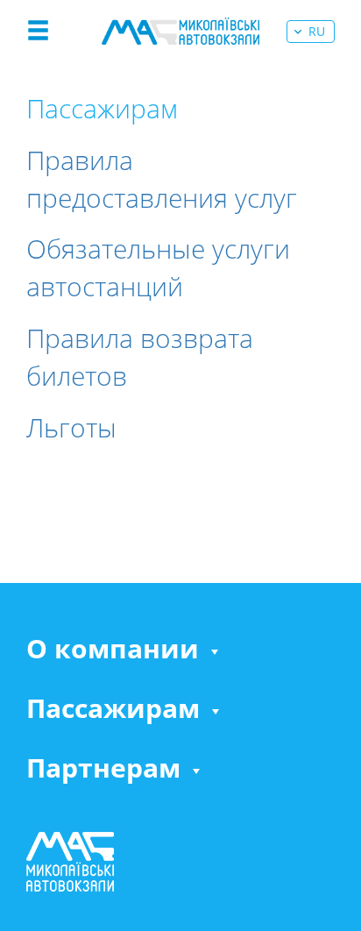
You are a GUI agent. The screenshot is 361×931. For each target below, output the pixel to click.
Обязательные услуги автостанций (158, 267)
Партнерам (103, 768)
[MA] (180, 31)
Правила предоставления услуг (161, 179)
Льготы (71, 427)
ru (316, 31)
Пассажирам (113, 708)
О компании (112, 649)
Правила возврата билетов (139, 357)
